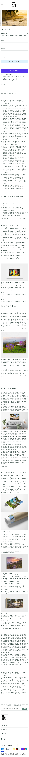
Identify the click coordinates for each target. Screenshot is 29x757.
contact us (19, 188)
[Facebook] (1, 739)
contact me (18, 209)
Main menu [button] (4, 729)
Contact (23, 753)
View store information (9, 82)
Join (24, 708)
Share (4, 84)
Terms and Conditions (7, 754)
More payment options (6, 74)
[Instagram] (4, 739)
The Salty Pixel (7, 753)
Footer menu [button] (4, 725)
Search (18, 753)
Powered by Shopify (20, 754)
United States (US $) (8, 745)
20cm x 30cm (6, 44)
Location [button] (3, 733)
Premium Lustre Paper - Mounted (11, 52)
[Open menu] (3, 4)
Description (4, 33)
